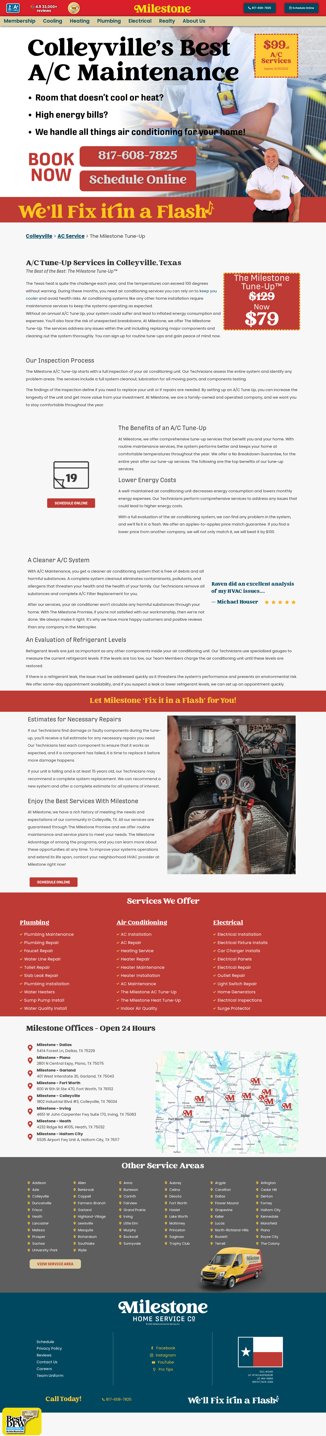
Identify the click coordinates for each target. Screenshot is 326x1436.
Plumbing (109, 21)
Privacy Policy (49, 1348)
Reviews (44, 1355)
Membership (19, 21)
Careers (44, 1368)
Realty (167, 21)
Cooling (52, 21)
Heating (80, 21)
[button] (301, 8)
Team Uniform (50, 1375)
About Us (194, 21)
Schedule (45, 1341)
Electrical (139, 21)
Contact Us (47, 1362)
